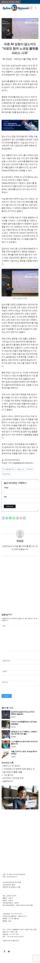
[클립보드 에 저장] (24, 518)
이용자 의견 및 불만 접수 (11, 940)
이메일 (4, 671)
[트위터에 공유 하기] (7, 518)
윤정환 (13, 737)
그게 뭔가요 (8, 775)
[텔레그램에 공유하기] (17, 518)
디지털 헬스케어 (9, 469)
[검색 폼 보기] (30, 7)
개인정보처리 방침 (9, 885)
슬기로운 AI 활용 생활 (12, 772)
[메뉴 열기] (35, 7)
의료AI (30, 469)
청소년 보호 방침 (27, 905)
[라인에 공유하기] (10, 518)
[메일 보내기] (21, 518)
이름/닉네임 (6, 661)
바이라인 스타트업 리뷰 (13, 778)
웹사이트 (5, 682)
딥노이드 (20, 469)
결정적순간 (8, 781)
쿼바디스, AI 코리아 (11, 766)
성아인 (13, 727)
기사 (20, 40)
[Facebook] (4, 951)
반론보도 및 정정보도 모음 (11, 887)
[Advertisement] (20, 588)
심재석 (13, 717)
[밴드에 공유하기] (14, 518)
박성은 (9, 59)
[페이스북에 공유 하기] (3, 518)
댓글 (4, 626)
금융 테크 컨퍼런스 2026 (10, 2)
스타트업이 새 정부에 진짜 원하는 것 (19, 769)
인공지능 (6, 474)
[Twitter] (9, 951)
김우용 (13, 747)
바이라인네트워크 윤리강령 (12, 882)
